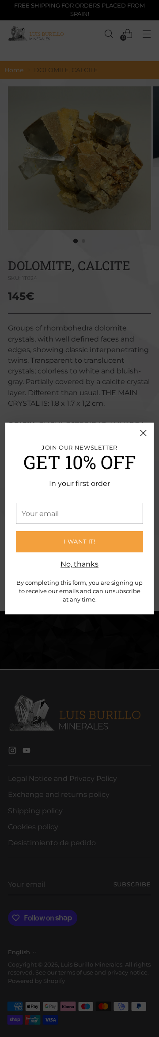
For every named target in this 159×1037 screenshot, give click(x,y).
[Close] (143, 433)
